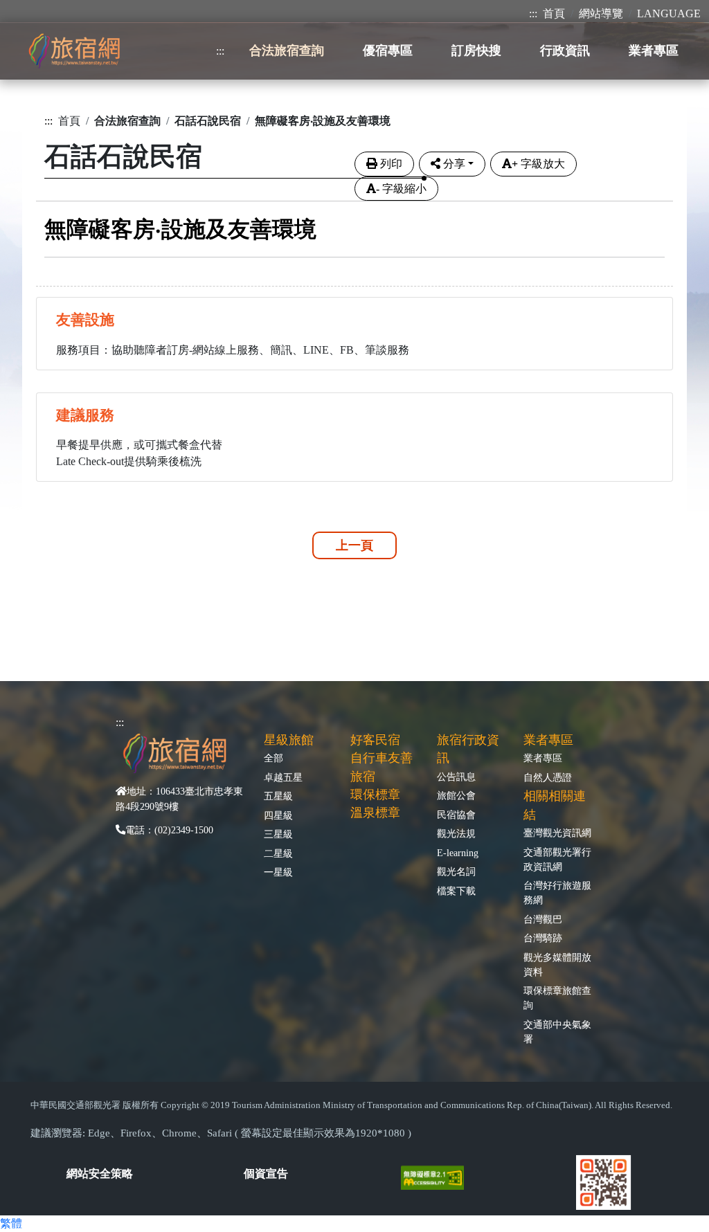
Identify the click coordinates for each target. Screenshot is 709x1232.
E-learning (457, 852)
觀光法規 (456, 833)
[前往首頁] (74, 51)
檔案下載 (456, 890)
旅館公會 (456, 795)
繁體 (11, 1223)
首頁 (554, 13)
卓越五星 (283, 777)
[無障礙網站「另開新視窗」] (438, 1177)
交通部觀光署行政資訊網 (557, 859)
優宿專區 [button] (388, 50)
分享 (454, 164)
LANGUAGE (669, 13)
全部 (273, 757)
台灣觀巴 (542, 919)
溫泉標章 (375, 812)
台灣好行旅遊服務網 (557, 892)
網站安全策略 (99, 1173)
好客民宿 (375, 740)
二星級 (278, 853)
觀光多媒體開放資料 (557, 964)
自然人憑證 (547, 777)
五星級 (278, 795)
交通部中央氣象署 (557, 1031)
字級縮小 (401, 188)
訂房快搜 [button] (476, 50)
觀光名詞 (456, 871)
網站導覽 (601, 13)
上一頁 (354, 545)
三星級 (278, 834)
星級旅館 (289, 740)
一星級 (278, 872)
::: (533, 13)
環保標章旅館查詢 (557, 998)
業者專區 (542, 757)
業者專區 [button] (654, 50)
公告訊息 (456, 776)
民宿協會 (456, 814)
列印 (391, 164)
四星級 (278, 815)
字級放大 (538, 164)
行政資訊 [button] (565, 50)
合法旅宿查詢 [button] (286, 50)
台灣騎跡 (542, 937)
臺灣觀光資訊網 (557, 832)
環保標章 (375, 794)
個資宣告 (266, 1173)
